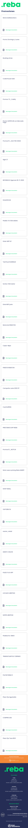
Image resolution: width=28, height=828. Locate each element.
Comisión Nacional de (18, 813)
